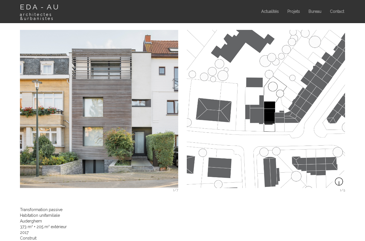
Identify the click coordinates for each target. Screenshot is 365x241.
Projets (293, 11)
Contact (337, 11)
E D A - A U (39, 12)
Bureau (315, 11)
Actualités (270, 11)
